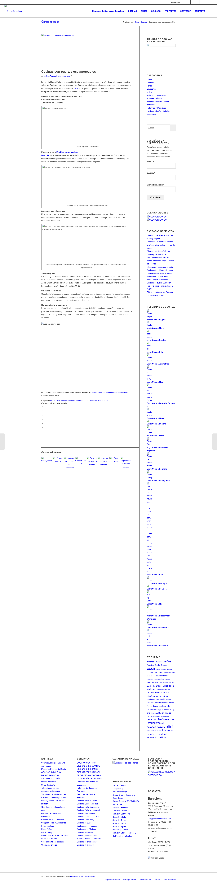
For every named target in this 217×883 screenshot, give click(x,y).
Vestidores (151, 114)
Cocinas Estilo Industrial (87, 803)
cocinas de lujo (158, 679)
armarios (150, 661)
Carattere (150, 665)
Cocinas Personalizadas (87, 835)
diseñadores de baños (157, 695)
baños (167, 661)
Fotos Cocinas (47, 826)
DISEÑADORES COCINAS (88, 765)
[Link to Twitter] (188, 2)
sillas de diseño (156, 731)
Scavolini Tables (119, 820)
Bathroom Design (119, 791)
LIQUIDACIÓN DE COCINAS (89, 778)
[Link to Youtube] (197, 2)
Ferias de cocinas (154, 706)
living (171, 709)
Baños (149, 79)
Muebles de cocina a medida (89, 838)
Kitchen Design (118, 785)
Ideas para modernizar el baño (160, 267)
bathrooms (158, 662)
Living (149, 91)
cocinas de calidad (153, 676)
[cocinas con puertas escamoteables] (86, 51)
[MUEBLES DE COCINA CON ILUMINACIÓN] (69, 462)
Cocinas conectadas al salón (159, 273)
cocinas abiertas (75, 400)
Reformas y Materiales (156, 107)
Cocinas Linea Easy (85, 819)
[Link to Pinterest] (201, 2)
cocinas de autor (169, 672)
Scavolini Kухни (119, 826)
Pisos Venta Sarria (49, 838)
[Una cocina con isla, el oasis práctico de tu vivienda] (103, 462)
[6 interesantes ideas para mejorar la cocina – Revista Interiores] (58, 462)
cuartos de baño (166, 682)
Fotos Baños (46, 829)
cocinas (64, 400)
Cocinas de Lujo (84, 822)
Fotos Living (46, 832)
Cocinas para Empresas (87, 826)
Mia (159, 713)
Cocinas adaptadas (85, 832)
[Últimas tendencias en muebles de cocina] (92, 462)
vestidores (151, 737)
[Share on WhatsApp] (45, 415)
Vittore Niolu (160, 737)
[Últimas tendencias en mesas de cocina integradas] (46, 462)
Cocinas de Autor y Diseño (52, 819)
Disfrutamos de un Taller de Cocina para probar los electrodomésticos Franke (158, 254)
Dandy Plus (151, 686)
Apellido (151, 173)
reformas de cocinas (160, 716)
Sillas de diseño (48, 784)
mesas (155, 713)
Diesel (159, 685)
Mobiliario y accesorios (157, 95)
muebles (86, 400)
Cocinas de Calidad (85, 844)
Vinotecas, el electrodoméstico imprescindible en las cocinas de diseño (161, 244)
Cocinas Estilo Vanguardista (89, 810)
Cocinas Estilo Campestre (88, 806)
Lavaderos (151, 88)
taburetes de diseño (157, 734)
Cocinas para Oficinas (86, 829)
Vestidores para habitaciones (53, 794)
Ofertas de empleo (49, 844)
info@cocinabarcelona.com (159, 818)
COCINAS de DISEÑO (51, 772)
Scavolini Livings (119, 810)
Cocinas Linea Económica (88, 816)
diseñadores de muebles (157, 699)
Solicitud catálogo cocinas (52, 841)
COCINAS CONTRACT (87, 762)
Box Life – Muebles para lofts (53, 797)
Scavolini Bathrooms (121, 813)
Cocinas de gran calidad (87, 841)
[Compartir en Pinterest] (45, 419)
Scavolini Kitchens (120, 807)
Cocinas (46, 76)
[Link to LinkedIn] (206, 2)
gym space (164, 709)
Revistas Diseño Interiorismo (60, 76)
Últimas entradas (50, 21)
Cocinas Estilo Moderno (87, 800)
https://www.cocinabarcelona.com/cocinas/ (110, 392)
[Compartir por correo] (45, 427)
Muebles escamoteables (67, 152)
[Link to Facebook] (184, 2)
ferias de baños (167, 702)
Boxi (76, 88)
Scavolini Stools (119, 823)
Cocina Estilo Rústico (86, 813)
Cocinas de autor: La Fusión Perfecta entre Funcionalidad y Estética (160, 285)
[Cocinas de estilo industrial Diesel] (2, 441)
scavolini (165, 726)
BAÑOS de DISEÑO (50, 775)
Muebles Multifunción (156, 98)
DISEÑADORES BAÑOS (87, 768)
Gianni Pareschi (153, 709)
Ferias (149, 85)
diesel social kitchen (163, 689)
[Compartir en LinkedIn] (45, 423)
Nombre (151, 161)
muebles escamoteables (100, 400)
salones (151, 727)
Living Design (118, 788)
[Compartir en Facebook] (45, 406)
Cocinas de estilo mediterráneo (160, 270)
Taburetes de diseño (50, 787)
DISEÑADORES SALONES (89, 772)
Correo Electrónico (155, 184)
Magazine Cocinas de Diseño (53, 768)
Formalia (166, 705)
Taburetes (167, 730)
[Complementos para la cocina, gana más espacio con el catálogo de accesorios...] (214, 441)
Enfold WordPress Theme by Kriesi (82, 876)
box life (53, 400)
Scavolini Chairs (119, 817)
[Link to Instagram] (193, 2)
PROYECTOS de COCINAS (89, 775)
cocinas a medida (155, 672)
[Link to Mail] (210, 2)
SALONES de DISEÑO (51, 778)
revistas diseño (156, 719)
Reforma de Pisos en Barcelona (54, 835)
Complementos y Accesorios (53, 822)
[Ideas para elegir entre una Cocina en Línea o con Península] (126, 462)
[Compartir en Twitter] (45, 410)
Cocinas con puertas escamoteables (68, 71)
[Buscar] (210, 11)
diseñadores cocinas (158, 692)
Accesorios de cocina (50, 791)
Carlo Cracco (161, 665)
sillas (148, 731)
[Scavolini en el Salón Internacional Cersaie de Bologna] (80, 462)
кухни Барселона (120, 829)
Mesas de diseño (48, 781)
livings (150, 712)
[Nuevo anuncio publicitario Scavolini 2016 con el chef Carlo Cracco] (114, 462)
